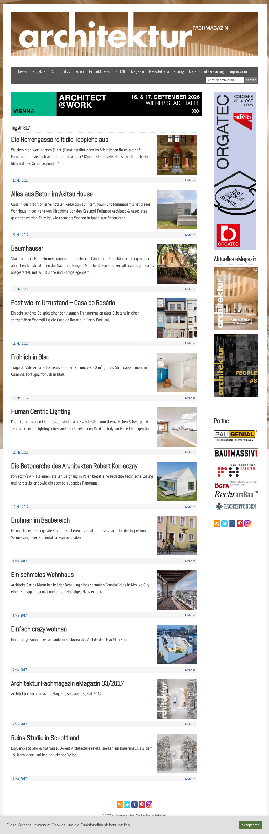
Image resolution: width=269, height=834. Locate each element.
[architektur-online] (134, 55)
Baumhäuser (27, 248)
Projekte (38, 71)
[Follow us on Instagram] (247, 523)
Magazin (137, 71)
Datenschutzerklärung (206, 71)
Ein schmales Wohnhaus (42, 574)
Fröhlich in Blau (30, 357)
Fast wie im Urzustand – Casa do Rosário (63, 302)
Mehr (188, 180)
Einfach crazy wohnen (39, 629)
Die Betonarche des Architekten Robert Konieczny (74, 465)
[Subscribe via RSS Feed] (217, 523)
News (22, 71)
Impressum (238, 71)
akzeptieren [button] (250, 825)
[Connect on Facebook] (232, 523)
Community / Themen (67, 71)
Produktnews (99, 71)
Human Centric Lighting (40, 411)
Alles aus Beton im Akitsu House (52, 193)
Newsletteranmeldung (166, 71)
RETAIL (120, 71)
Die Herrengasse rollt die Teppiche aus (59, 139)
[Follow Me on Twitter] (224, 523)
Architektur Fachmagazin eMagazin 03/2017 (67, 683)
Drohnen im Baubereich (40, 520)
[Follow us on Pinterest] (240, 523)
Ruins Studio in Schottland (45, 737)
